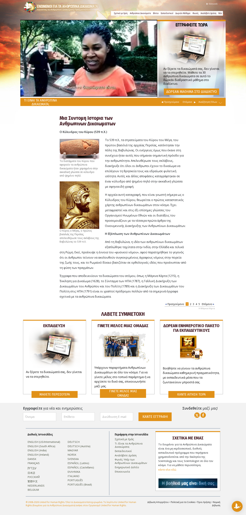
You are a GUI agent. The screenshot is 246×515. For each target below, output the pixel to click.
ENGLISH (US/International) (44, 442)
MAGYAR (73, 450)
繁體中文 (33, 481)
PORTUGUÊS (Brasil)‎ (80, 484)
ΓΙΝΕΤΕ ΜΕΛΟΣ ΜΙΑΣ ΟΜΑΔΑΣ (123, 393)
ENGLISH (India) (37, 450)
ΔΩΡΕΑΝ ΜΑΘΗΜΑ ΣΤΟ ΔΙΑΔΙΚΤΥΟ (191, 91)
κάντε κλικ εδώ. (167, 469)
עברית (32, 468)
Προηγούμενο (171, 101)
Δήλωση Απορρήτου (158, 502)
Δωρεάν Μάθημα (182, 13)
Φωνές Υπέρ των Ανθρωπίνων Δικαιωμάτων (131, 461)
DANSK (32, 459)
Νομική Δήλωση (216, 504)
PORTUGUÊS (75, 480)
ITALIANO (73, 476)
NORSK (72, 454)
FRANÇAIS (34, 463)
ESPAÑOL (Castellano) (81, 467)
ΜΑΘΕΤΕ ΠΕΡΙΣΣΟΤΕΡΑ (54, 394)
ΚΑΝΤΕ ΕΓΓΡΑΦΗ (155, 416)
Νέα (220, 13)
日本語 (31, 473)
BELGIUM (33, 489)
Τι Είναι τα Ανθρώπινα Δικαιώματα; (128, 445)
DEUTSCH (74, 442)
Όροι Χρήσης (204, 502)
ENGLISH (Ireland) (38, 454)
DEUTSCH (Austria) (79, 446)
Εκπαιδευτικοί (167, 13)
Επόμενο (187, 101)
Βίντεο (156, 13)
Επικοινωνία (122, 471)
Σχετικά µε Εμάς (121, 13)
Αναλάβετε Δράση (208, 13)
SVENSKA (73, 459)
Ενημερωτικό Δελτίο (127, 467)
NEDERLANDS (36, 485)
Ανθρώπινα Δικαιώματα (140, 13)
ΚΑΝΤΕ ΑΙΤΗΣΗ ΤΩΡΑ (191, 394)
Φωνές (195, 13)
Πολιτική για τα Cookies (183, 502)
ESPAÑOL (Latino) (78, 463)
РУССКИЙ (34, 477)
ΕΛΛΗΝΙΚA (74, 471)
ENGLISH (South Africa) (41, 446)
